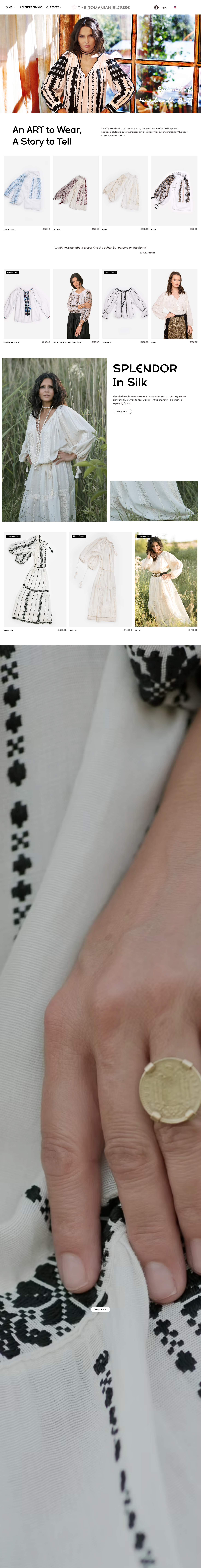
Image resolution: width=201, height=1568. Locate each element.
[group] (101, 193)
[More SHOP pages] (14, 7)
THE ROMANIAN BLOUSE (104, 7)
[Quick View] (27, 191)
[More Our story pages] (60, 7)
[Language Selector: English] (179, 7)
